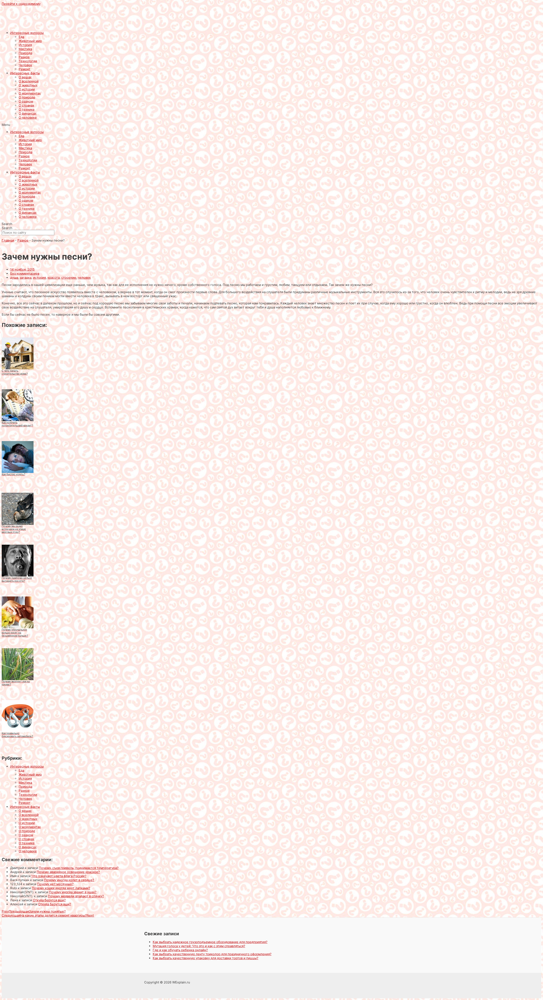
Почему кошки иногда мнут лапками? (61, 888)
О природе (27, 97)
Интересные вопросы (27, 33)
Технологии (28, 61)
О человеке (28, 117)
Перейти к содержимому (21, 4)
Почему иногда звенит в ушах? (73, 892)
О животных (28, 85)
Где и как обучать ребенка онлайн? (180, 950)
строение (68, 278)
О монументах (30, 93)
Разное (24, 57)
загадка (25, 278)
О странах (26, 105)
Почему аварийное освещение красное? (68, 872)
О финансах (27, 113)
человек (84, 278)
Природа (25, 53)
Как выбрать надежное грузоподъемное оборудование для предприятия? (210, 942)
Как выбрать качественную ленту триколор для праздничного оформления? (212, 954)
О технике (27, 109)
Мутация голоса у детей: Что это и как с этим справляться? (199, 946)
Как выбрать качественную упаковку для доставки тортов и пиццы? (205, 958)
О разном (26, 101)
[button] (271, 125)
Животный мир (30, 41)
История (25, 45)
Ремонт (24, 69)
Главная (8, 240)
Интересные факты (25, 73)
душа (14, 278)
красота (54, 278)
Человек (25, 65)
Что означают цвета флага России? (58, 876)
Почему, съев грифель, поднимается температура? (79, 868)
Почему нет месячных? (55, 884)
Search (7, 224)
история (39, 278)
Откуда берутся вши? (49, 900)
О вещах (25, 77)
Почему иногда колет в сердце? (69, 880)
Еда (21, 37)
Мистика (25, 49)
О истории (27, 89)
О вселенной (29, 81)
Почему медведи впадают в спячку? (76, 896)
